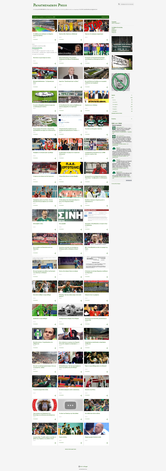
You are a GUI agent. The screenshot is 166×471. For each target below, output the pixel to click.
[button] (55, 40)
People (113, 123)
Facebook (114, 31)
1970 (113, 97)
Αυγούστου (115, 102)
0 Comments (35, 39)
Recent (116, 123)
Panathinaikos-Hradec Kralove (119, 144)
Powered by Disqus (116, 183)
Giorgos (118, 147)
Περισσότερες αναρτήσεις (70, 449)
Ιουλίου (114, 100)
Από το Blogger (84, 466)
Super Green (119, 172)
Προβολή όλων (105, 17)
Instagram (114, 30)
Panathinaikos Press (50, 5)
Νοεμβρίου (115, 109)
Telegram (114, 32)
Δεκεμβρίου (115, 111)
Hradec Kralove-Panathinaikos (119, 131)
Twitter (113, 28)
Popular (120, 123)
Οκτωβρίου (115, 106)
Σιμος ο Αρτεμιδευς (120, 127)
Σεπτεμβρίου (115, 104)
